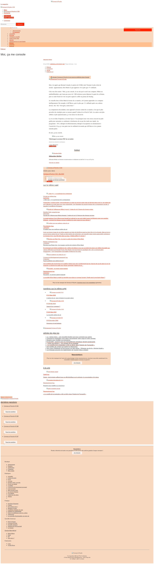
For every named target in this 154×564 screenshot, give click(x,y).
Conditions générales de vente (15, 510)
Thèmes (10, 496)
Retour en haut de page (6, 397)
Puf (9, 536)
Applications (11, 467)
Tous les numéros (10, 411)
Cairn (9, 544)
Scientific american (12, 524)
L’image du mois (12, 478)
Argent (48, 70)
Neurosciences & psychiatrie (17, 41)
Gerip (9, 535)
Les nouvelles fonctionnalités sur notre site (18, 516)
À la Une (46, 368)
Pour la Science (12, 521)
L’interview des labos (13, 495)
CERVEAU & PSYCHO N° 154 (57, 64)
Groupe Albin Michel (10, 530)
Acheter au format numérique (56, 180)
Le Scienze (10, 528)
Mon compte (11, 471)
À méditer (10, 485)
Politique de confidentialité (14, 511)
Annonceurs (11, 514)
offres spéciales (9, 16)
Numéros (10, 466)
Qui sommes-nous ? (13, 506)
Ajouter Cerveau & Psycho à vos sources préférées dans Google (71, 77)
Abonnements (11, 464)
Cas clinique (11, 493)
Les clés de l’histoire (13, 492)
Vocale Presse (11, 545)
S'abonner (49, 181)
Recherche (7, 13)
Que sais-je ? (11, 538)
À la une (10, 481)
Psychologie (50, 68)
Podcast (11, 46)
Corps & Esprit (11, 489)
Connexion (7, 20)
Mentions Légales (12, 508)
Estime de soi (50, 72)
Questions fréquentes (13, 503)
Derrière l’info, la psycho (14, 482)
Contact (10, 505)
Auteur (77, 150)
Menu (5, 10)
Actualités (10, 476)
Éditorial (3, 49)
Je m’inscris (77, 363)
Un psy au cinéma (12, 484)
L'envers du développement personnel (17, 487)
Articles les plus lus (51, 333)
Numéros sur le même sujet (54, 289)
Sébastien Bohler (47, 59)
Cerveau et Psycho (12, 523)
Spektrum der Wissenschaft (15, 526)
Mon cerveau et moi (13, 490)
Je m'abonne (52, 146)
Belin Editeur (11, 533)
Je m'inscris (77, 453)
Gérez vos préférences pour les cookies (18, 513)
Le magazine (16, 32)
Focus (9, 479)
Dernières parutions (9, 402)
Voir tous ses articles (54, 162)
